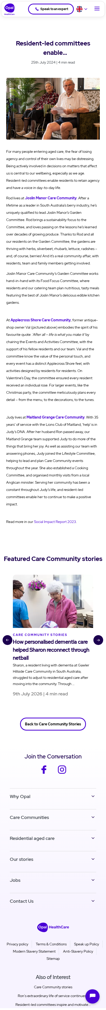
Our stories (21, 859)
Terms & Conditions (51, 944)
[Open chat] (92, 996)
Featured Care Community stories (53, 559)
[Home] (8, 9)
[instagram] (62, 773)
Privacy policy (17, 944)
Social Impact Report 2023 (55, 521)
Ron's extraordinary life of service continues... (53, 995)
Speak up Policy (86, 944)
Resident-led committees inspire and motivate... (53, 1004)
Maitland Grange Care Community (55, 417)
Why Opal (20, 796)
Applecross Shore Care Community (41, 320)
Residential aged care (32, 838)
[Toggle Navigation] (97, 9)
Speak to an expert (54, 9)
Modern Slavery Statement (34, 951)
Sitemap (53, 958)
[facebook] (43, 773)
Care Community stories (53, 987)
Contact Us (21, 901)
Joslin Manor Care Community (51, 198)
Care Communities (29, 817)
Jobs (15, 880)
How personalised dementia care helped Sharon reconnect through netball (51, 650)
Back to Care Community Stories (53, 724)
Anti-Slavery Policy (78, 951)
